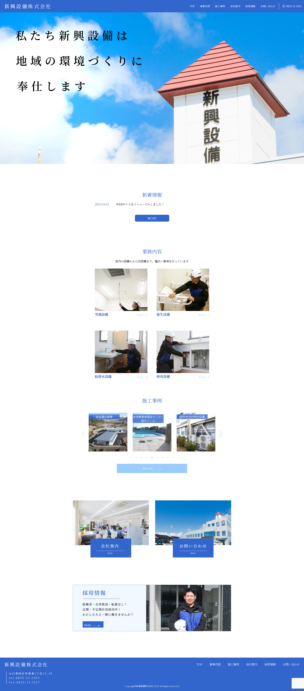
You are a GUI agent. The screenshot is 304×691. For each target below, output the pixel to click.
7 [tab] (162, 457)
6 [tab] (157, 457)
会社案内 (235, 6)
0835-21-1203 (293, 6)
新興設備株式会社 (28, 6)
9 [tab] (173, 457)
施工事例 (220, 6)
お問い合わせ (268, 6)
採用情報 (250, 6)
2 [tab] (136, 457)
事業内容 (205, 6)
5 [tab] (152, 457)
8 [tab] (168, 457)
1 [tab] (131, 457)
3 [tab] (141, 457)
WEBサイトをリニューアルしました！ (140, 204)
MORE (152, 218)
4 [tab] (146, 457)
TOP (192, 6)
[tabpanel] (108, 432)
